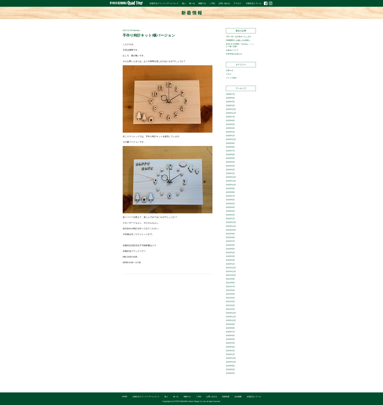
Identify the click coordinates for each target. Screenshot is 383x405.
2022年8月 (230, 237)
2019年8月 (230, 366)
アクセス (237, 3)
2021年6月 (230, 290)
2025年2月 (230, 132)
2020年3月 (230, 347)
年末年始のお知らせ (234, 54)
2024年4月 (230, 162)
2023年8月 (230, 192)
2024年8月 (230, 147)
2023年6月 (230, 200)
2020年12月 (231, 313)
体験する (202, 3)
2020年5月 (230, 339)
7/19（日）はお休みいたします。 (239, 36)
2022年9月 (230, 234)
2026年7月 (230, 94)
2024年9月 (230, 143)
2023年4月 (230, 207)
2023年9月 (230, 188)
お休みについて (232, 50)
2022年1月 (230, 264)
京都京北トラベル (254, 3)
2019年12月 (231, 358)
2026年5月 (230, 98)
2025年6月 (230, 120)
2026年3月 (230, 106)
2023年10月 (231, 185)
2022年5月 (230, 249)
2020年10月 (231, 320)
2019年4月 (230, 373)
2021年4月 (230, 298)
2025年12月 (231, 109)
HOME (124, 397)
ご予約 (212, 3)
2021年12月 (231, 268)
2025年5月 (230, 124)
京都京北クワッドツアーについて (164, 3)
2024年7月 (230, 151)
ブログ (228, 74)
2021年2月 (230, 305)
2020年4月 (230, 343)
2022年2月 (230, 260)
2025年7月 (230, 117)
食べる (192, 3)
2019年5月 (230, 369)
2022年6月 (230, 245)
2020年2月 (230, 351)
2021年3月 (230, 301)
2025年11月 (231, 113)
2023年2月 (230, 215)
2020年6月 (230, 335)
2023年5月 (230, 204)
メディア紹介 (231, 78)
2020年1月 (230, 354)
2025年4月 (230, 128)
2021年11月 (231, 271)
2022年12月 (231, 222)
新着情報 (225, 397)
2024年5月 (230, 158)
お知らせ (229, 70)
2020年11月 (231, 317)
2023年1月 (230, 219)
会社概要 (238, 397)
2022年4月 (230, 253)
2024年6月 (230, 154)
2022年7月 (230, 241)
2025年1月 (230, 136)
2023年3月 (230, 211)
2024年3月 (230, 166)
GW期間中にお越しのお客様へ (238, 40)
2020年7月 (230, 332)
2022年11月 (231, 226)
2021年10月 (231, 275)
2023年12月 (231, 177)
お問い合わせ (224, 3)
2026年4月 (230, 102)
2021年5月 (230, 294)
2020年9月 (230, 324)
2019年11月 (231, 362)
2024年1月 (230, 173)
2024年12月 (231, 139)
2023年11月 (231, 181)
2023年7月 (230, 196)
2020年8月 (230, 328)
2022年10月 (231, 230)
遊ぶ (184, 3)
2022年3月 (230, 256)
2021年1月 (230, 309)
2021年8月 (230, 283)
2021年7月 (230, 287)
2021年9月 (230, 279)
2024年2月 (230, 170)
